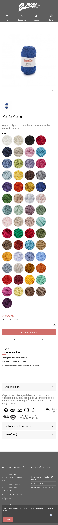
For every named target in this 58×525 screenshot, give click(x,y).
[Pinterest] (8, 349)
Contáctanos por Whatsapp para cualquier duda (21, 366)
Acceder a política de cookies (14, 515)
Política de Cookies (11, 487)
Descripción (12, 386)
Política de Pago (10, 474)
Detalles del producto (18, 426)
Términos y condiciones (13, 477)
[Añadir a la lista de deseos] (15, 340)
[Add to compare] (43, 340)
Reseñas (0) (12, 434)
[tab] (29, 387)
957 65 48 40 (39, 484)
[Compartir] (3, 349)
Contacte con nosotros (13, 494)
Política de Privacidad (12, 484)
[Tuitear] (6, 349)
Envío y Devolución (11, 491)
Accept (8, 519)
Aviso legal (8, 481)
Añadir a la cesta (30, 332)
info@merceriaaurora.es (43, 487)
